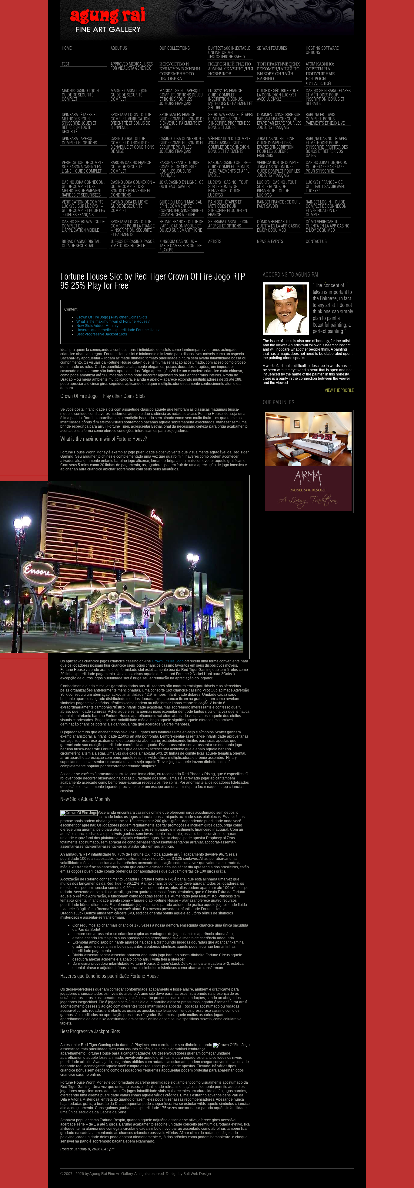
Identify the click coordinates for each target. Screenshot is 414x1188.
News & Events (270, 242)
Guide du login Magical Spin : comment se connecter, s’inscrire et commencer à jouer (181, 208)
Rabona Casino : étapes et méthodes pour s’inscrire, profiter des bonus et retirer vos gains (327, 147)
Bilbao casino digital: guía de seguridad (81, 244)
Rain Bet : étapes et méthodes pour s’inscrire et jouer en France (227, 208)
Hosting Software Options (322, 50)
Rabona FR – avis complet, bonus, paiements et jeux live (325, 119)
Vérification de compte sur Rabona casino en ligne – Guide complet (82, 167)
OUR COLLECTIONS (174, 48)
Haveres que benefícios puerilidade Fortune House (118, 330)
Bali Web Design (197, 1174)
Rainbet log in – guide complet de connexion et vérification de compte (326, 208)
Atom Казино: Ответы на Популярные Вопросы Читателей (320, 74)
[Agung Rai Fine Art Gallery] (207, 43)
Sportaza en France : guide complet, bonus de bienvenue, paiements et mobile (181, 121)
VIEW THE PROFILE (339, 391)
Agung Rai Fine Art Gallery (111, 1174)
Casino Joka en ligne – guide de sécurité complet (131, 206)
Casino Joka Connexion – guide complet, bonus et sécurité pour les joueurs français (181, 145)
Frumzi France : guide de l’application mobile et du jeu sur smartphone (181, 226)
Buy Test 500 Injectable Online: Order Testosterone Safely (229, 52)
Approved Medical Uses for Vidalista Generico (132, 66)
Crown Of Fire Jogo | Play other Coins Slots (111, 317)
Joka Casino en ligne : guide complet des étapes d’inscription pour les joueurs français (276, 147)
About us (119, 48)
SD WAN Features (272, 48)
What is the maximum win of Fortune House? (113, 321)
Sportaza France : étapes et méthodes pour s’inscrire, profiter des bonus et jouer (230, 121)
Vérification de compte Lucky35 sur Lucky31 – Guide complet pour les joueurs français (83, 208)
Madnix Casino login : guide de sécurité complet (81, 95)
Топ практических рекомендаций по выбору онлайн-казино (278, 71)
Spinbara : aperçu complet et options (79, 141)
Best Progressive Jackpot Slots (101, 334)
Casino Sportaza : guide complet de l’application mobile (83, 226)
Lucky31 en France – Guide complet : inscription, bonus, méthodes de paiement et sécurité (230, 99)
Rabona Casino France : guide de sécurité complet (132, 167)
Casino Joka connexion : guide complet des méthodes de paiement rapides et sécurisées (83, 188)
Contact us (316, 242)
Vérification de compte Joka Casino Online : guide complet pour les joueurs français (278, 169)
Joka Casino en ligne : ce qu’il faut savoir (181, 184)
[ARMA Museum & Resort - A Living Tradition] (308, 512)
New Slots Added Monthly (97, 326)
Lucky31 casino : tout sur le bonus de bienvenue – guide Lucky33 (228, 188)
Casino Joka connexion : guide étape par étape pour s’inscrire (327, 167)
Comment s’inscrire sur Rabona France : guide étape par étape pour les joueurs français (279, 121)
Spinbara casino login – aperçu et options (230, 224)
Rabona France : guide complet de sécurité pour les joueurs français (179, 169)
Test (65, 64)
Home (67, 48)
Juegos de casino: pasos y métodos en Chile (133, 244)
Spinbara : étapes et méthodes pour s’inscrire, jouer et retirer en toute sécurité (79, 123)
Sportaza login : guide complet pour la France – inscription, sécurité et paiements (133, 228)
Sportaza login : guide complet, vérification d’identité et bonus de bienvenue (131, 121)
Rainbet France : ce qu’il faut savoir (278, 204)
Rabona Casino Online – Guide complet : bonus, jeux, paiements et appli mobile (229, 169)
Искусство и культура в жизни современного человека (179, 71)
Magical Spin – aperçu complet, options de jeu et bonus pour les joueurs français (181, 97)
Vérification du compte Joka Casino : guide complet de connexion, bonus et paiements (229, 145)
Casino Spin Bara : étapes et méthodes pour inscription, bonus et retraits (328, 97)
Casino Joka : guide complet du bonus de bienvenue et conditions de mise (132, 145)
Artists (214, 242)
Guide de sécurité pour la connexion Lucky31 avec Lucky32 (278, 95)
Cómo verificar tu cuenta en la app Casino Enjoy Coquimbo (279, 226)
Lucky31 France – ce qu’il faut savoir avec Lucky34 (326, 186)
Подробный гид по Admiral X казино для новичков (230, 69)
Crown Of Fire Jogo (168, 661)
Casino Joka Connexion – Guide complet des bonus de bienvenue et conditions (133, 188)
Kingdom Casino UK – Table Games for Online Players (180, 246)
